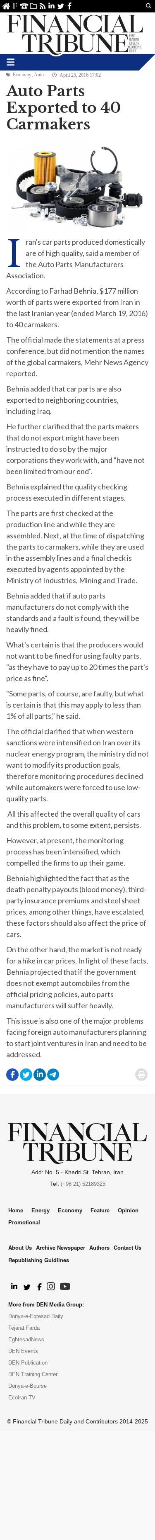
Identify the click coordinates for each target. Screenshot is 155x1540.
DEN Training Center (32, 1374)
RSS (42, 6)
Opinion (128, 1210)
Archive (33, 6)
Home (6, 6)
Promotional (24, 1222)
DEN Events (23, 1351)
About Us (15, 6)
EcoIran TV (22, 1397)
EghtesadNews (26, 1339)
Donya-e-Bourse (27, 1386)
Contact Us (24, 6)
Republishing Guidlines (38, 1260)
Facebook (69, 6)
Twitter (60, 6)
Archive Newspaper (60, 1247)
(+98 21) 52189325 (83, 1184)
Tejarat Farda (24, 1328)
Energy (40, 1210)
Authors (99, 1247)
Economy (22, 75)
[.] (13, 1287)
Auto (39, 75)
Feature (100, 1210)
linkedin (51, 6)
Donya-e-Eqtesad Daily (35, 1316)
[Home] (75, 33)
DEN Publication (28, 1363)
